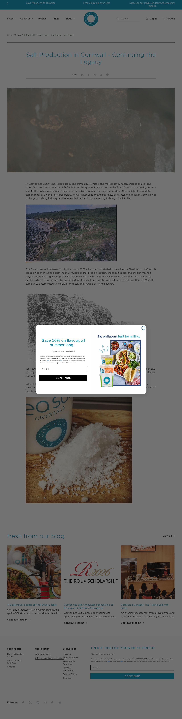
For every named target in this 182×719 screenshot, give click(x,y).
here (61, 360)
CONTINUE (63, 378)
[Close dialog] (143, 328)
